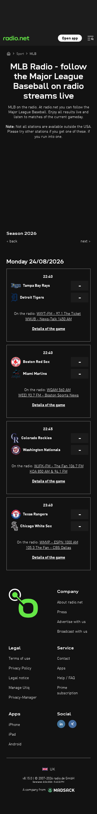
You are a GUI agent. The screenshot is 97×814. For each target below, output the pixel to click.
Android (15, 744)
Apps (61, 668)
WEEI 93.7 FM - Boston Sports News (48, 395)
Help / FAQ (66, 678)
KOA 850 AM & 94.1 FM (48, 471)
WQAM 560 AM (59, 390)
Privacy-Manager (23, 697)
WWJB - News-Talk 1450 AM (48, 319)
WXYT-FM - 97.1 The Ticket (59, 314)
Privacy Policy (20, 668)
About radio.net (70, 602)
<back (11, 241)
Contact (63, 658)
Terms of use (19, 658)
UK (52, 769)
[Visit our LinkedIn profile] (61, 724)
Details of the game (48, 329)
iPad (12, 734)
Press (62, 612)
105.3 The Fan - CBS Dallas (48, 548)
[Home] (8, 53)
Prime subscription (67, 690)
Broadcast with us (72, 631)
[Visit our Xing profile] (72, 724)
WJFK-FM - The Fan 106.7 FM (59, 466)
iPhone (14, 725)
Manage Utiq (19, 688)
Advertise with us (71, 622)
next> (86, 241)
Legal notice (19, 678)
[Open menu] (90, 38)
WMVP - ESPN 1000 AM (59, 542)
